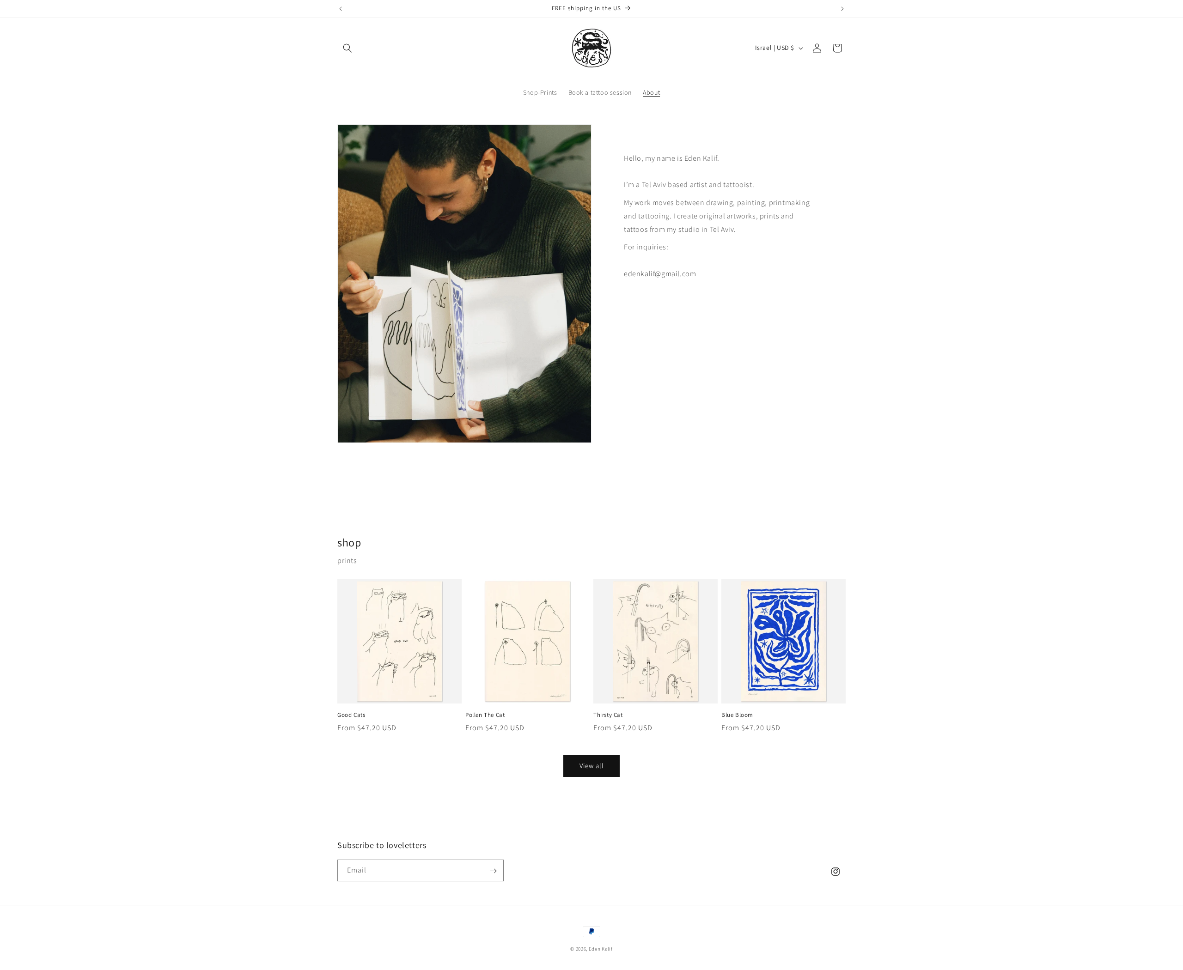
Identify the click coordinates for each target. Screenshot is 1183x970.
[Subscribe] (493, 871)
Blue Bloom (737, 715)
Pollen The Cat (485, 715)
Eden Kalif (601, 949)
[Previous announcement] (340, 9)
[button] (347, 48)
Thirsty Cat (608, 715)
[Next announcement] (842, 9)
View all (591, 765)
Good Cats (351, 715)
